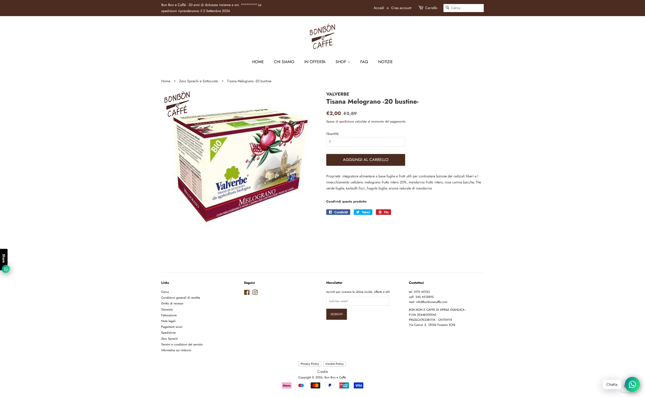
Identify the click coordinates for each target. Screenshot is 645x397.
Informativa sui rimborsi (176, 350)
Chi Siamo (284, 62)
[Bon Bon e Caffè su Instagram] (255, 293)
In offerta (315, 62)
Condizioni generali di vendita (180, 297)
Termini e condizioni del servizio (182, 344)
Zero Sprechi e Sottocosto (198, 81)
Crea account (401, 7)
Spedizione (168, 332)
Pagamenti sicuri (171, 327)
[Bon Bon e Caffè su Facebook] (247, 293)
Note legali (168, 321)
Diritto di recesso (172, 303)
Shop (341, 62)
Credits (322, 371)
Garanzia (167, 309)
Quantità (332, 133)
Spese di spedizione (340, 121)
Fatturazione (169, 315)
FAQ (364, 62)
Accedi (379, 7)
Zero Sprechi (169, 338)
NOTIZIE (385, 62)
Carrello (431, 7)
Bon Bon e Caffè (335, 377)
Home (258, 62)
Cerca (165, 292)
